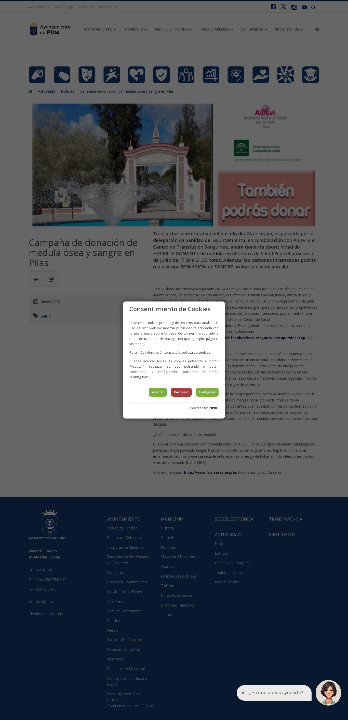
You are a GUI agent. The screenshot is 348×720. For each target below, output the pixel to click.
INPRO (213, 408)
